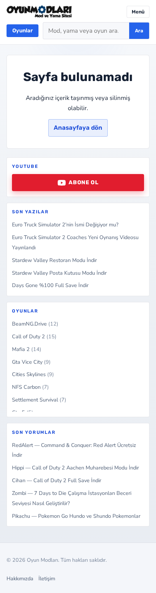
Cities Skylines (33, 374)
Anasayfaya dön (78, 127)
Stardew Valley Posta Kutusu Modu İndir (59, 273)
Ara (139, 30)
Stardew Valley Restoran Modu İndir (54, 260)
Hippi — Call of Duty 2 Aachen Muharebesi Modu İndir (75, 467)
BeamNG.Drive (35, 323)
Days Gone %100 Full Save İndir (50, 285)
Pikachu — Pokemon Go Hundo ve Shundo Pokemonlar (76, 516)
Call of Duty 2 (34, 336)
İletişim (46, 578)
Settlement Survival (39, 399)
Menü (138, 12)
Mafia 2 (26, 349)
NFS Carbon (30, 387)
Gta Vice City (31, 362)
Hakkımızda (20, 578)
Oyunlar (22, 30)
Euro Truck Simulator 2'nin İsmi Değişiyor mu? (65, 224)
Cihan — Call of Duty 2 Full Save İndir (56, 480)
